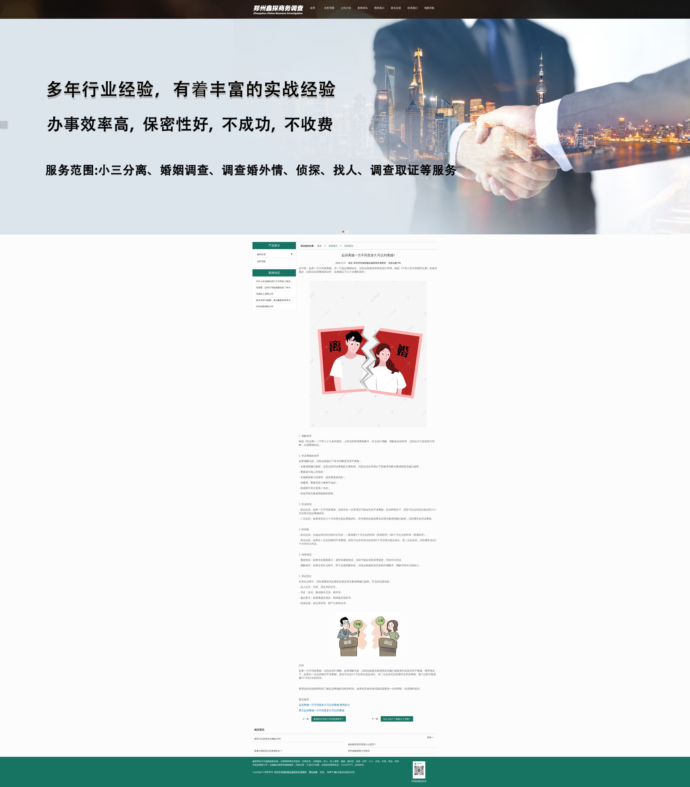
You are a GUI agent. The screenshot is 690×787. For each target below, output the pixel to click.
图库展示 (379, 8)
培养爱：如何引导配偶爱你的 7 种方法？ (275, 287)
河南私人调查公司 (264, 294)
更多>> (430, 737)
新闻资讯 (363, 8)
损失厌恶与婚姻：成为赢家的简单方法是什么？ (275, 300)
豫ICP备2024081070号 (344, 772)
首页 (312, 8)
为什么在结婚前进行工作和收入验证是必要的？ (275, 281)
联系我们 (413, 8)
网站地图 (313, 772)
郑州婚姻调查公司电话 (359, 751)
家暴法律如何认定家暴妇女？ (268, 751)
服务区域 (261, 254)
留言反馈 (396, 8)
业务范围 (329, 8)
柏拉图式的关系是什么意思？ (362, 744)
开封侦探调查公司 (264, 306)
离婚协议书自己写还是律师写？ (329, 718)
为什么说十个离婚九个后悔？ (397, 718)
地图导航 (429, 8)
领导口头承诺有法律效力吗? (267, 739)
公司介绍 (346, 8)
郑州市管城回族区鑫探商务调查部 (290, 772)
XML (322, 772)
